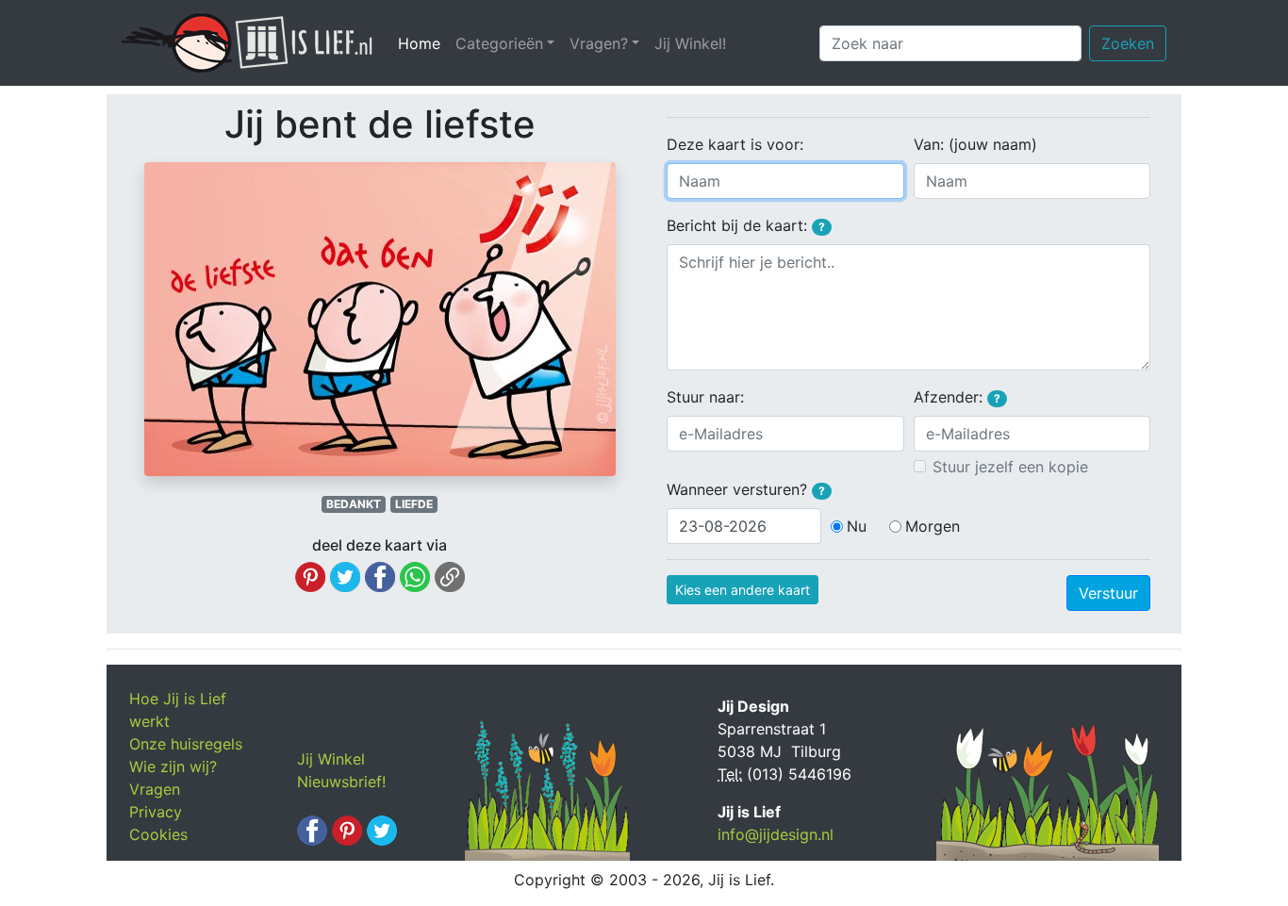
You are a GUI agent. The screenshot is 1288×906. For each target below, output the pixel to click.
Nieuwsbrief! (341, 781)
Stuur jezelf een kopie (1010, 466)
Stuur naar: (705, 396)
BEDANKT (353, 504)
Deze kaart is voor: (735, 144)
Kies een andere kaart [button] (742, 590)
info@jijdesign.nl (776, 834)
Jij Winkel (331, 759)
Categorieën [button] (499, 43)
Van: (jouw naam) (975, 144)
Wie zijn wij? (173, 766)
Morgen (932, 526)
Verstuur (1108, 593)
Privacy (155, 811)
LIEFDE (414, 504)
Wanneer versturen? (746, 489)
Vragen (154, 789)
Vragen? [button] (599, 43)
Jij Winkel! (690, 43)
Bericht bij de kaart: (746, 225)
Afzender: (957, 396)
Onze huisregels (185, 743)
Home (423, 43)
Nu (857, 526)
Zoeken (1127, 43)
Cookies (158, 834)
